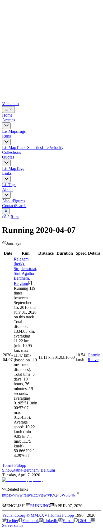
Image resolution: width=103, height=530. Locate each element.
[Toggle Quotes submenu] (6, 163)
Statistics (34, 147)
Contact (8, 205)
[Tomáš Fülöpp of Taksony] (22, 479)
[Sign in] (6, 211)
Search (20, 205)
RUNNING (40, 505)
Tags (22, 131)
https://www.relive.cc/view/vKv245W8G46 (38, 495)
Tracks (21, 147)
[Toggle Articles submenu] (6, 125)
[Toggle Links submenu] (6, 179)
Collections (11, 152)
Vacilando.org (13, 515)
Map (12, 147)
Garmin (94, 355)
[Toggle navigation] (8, 109)
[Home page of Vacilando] (4, 217)
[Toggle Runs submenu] (6, 142)
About (7, 189)
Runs (6, 136)
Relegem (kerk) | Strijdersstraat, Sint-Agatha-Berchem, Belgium (25, 271)
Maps (13, 131)
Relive (93, 359)
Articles (8, 120)
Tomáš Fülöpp (14, 465)
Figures (19, 201)
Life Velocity (52, 147)
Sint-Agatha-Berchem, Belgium (28, 470)
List (5, 131)
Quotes (8, 157)
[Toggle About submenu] (6, 195)
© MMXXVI (37, 515)
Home (7, 115)
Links (7, 173)
